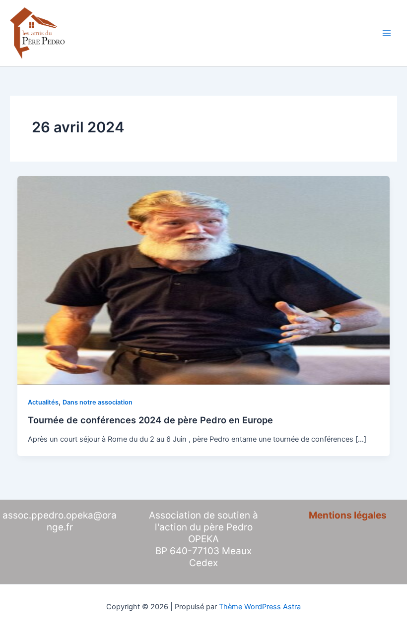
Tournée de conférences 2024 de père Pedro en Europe (150, 419)
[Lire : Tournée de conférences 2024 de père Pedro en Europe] (203, 280)
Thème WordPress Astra (260, 606)
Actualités (43, 402)
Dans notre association (98, 402)
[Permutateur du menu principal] (386, 33)
